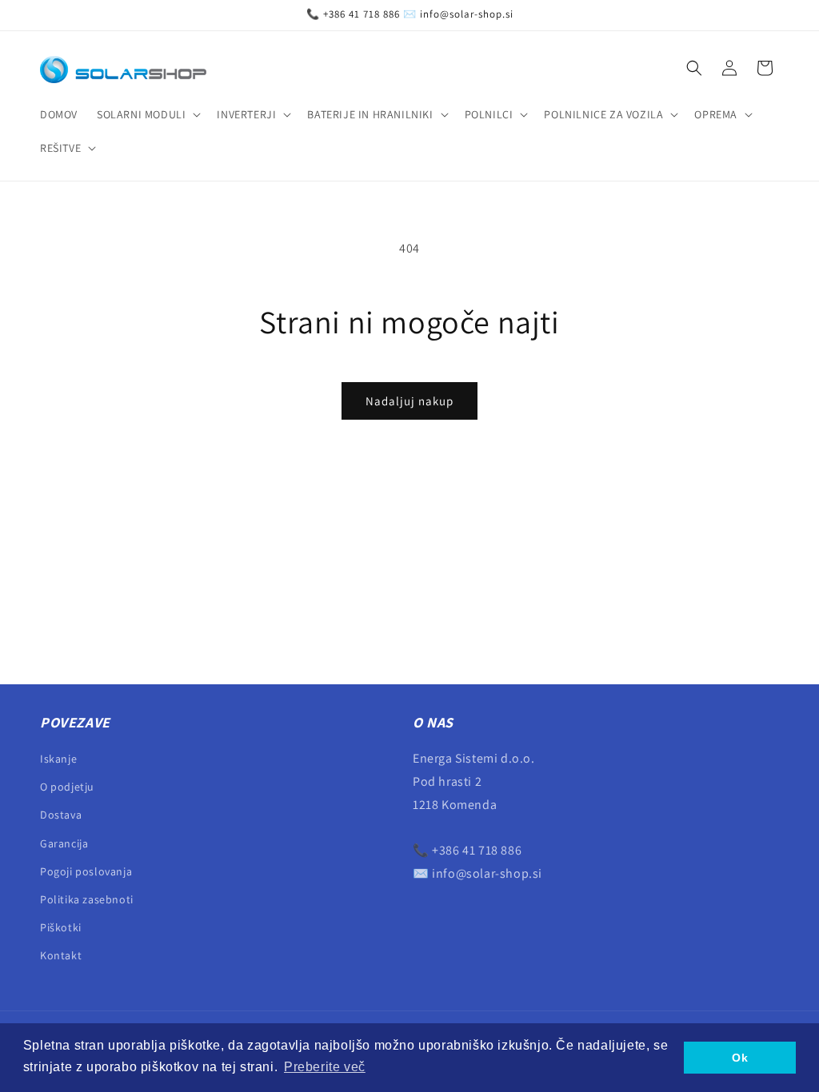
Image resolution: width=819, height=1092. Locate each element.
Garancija (64, 843)
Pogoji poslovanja (86, 871)
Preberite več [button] (325, 1067)
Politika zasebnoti (87, 899)
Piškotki (61, 927)
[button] (147, 114)
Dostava (61, 814)
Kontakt (61, 955)
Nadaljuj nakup (409, 401)
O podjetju (67, 786)
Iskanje (58, 758)
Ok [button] (740, 1057)
